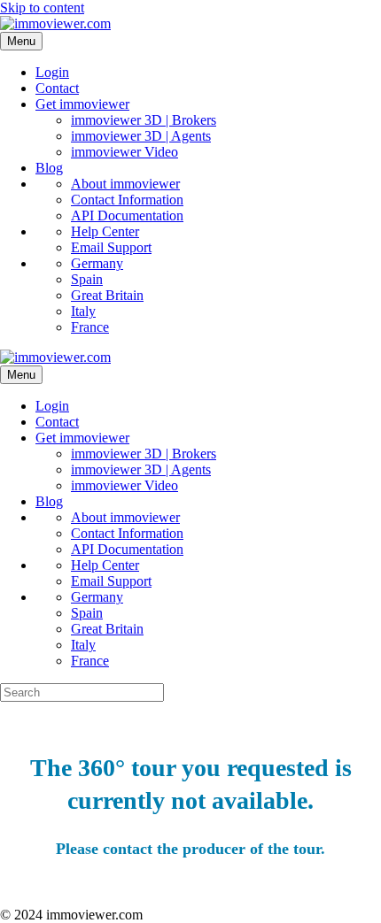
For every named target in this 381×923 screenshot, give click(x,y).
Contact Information (127, 199)
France (90, 327)
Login (52, 72)
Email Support (111, 247)
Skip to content (42, 7)
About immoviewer (125, 183)
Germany (97, 263)
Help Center (105, 231)
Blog (49, 167)
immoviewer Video (124, 151)
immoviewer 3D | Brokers (143, 119)
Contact (57, 88)
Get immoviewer (82, 104)
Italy (83, 311)
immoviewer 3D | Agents (141, 135)
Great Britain (107, 295)
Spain (87, 279)
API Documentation (127, 215)
